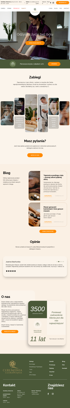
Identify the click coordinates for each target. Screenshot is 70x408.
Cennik (9, 8)
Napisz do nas (35, 155)
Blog (55, 8)
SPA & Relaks (32, 374)
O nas (50, 8)
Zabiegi (3, 8)
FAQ (61, 8)
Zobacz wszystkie (47, 231)
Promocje (16, 8)
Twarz (30, 369)
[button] (57, 261)
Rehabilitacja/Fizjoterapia (35, 366)
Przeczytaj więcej (10, 331)
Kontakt (66, 8)
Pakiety (23, 8)
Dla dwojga (32, 364)
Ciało (30, 372)
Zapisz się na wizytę (35, 43)
